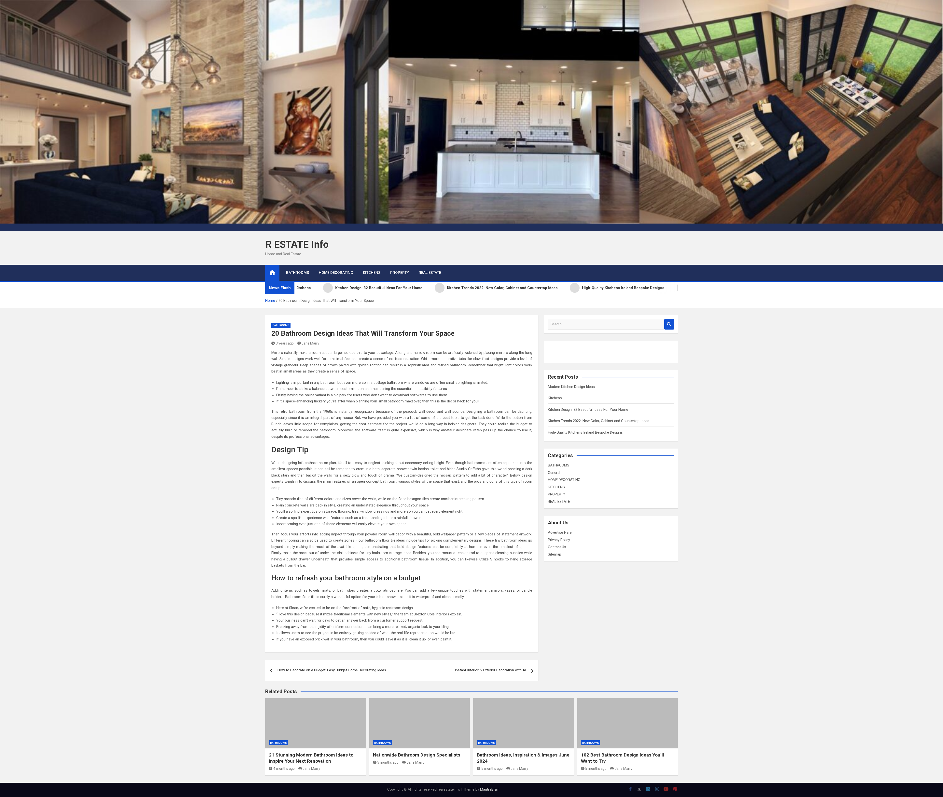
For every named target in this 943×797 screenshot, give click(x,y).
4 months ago (284, 768)
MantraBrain (489, 789)
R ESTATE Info (297, 244)
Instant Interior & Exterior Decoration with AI (490, 670)
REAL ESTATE (430, 272)
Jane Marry (310, 343)
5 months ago (388, 762)
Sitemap (554, 554)
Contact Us (557, 547)
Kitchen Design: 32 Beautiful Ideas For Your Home (588, 409)
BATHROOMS (297, 272)
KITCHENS (371, 272)
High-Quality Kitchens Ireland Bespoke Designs (585, 432)
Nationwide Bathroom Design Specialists (416, 755)
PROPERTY (399, 272)
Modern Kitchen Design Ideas (571, 387)
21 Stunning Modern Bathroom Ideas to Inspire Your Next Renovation (311, 758)
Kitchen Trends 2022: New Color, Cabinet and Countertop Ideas (598, 421)
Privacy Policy (559, 540)
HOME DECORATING (336, 272)
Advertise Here (560, 532)
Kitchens (555, 398)
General (554, 472)
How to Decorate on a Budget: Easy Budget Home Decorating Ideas (331, 670)
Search (669, 324)
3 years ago (285, 343)
